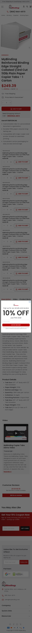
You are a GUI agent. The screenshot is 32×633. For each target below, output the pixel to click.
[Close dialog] (30, 302)
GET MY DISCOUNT (16, 325)
